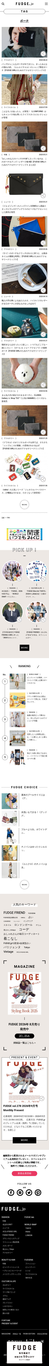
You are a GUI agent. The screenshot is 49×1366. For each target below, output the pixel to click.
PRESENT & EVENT (10, 1323)
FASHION (5, 1217)
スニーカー (17, 921)
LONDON (28, 1235)
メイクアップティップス (12, 1274)
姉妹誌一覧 (17, 1334)
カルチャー (7, 1285)
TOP (3, 518)
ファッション (30, 1263)
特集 (4, 1221)
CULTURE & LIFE (9, 1281)
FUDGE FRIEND (14, 912)
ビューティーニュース (11, 1267)
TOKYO (28, 1228)
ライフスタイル (8, 1288)
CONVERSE (7, 921)
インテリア (28, 921)
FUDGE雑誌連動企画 (11, 917)
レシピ (27, 1270)
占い (30, 917)
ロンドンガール (23, 925)
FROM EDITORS (29, 1334)
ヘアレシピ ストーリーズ (12, 1270)
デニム (38, 925)
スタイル (7, 925)
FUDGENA (31, 913)
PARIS (27, 1232)
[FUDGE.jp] (24, 3)
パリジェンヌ (12, 947)
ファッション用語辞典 (11, 1242)
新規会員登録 (24, 1173)
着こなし (11, 938)
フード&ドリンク (9, 1292)
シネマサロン (8, 1306)
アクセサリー (8, 1252)
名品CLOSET (7, 1224)
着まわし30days (10, 930)
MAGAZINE (6, 1334)
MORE (24, 1140)
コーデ (24, 929)
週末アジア (7, 1299)
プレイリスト (8, 1302)
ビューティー (30, 1267)
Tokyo (27, 947)
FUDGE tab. (29, 1217)
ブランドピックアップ (11, 1238)
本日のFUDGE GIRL (22, 952)
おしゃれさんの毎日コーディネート (22, 934)
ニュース (6, 1228)
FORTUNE (6, 1320)
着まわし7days (8, 1249)
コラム (5, 1295)
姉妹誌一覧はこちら (23, 1042)
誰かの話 (6, 1313)
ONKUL (23, 918)
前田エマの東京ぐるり (11, 1309)
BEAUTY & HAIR (8, 1259)
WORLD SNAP (30, 1224)
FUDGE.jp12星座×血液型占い (17, 943)
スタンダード (8, 1245)
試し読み (24, 1036)
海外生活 (28, 1278)
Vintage (8, 952)
